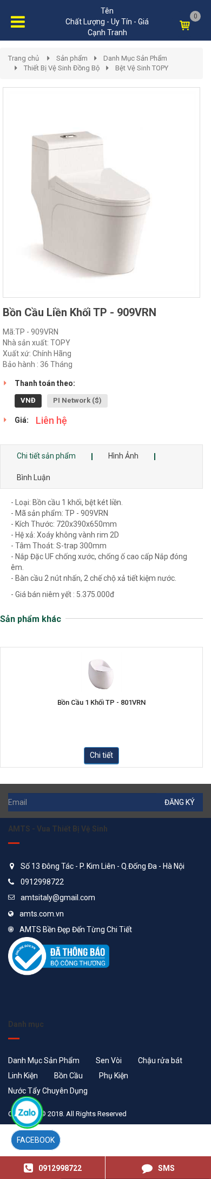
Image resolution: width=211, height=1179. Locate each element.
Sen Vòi (109, 1060)
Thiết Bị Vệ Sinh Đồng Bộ (62, 68)
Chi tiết (101, 755)
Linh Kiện (23, 1075)
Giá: (22, 420)
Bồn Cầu (68, 1075)
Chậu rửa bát (160, 1060)
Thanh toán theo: (45, 383)
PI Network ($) (77, 400)
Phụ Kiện (113, 1075)
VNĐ (28, 400)
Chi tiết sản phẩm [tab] (46, 455)
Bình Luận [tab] (33, 477)
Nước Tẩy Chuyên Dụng (48, 1090)
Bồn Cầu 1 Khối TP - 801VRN (101, 702)
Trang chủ (23, 58)
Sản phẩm (72, 58)
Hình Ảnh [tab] (123, 455)
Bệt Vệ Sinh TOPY (141, 68)
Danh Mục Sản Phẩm (135, 58)
